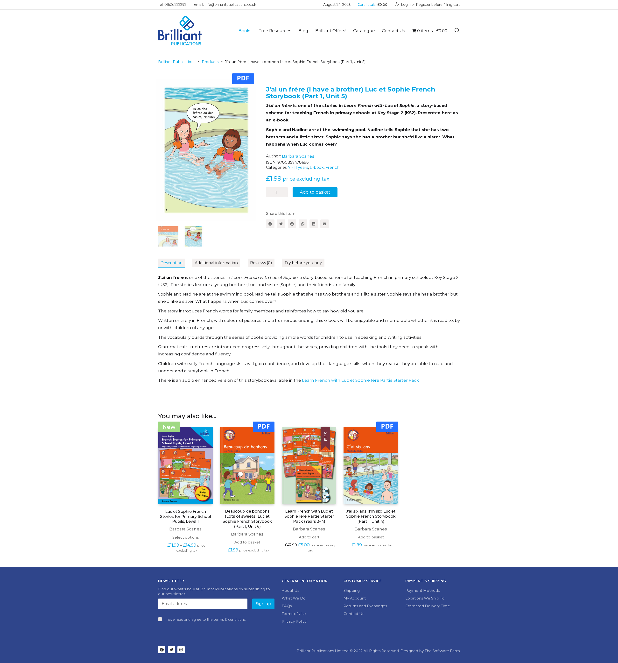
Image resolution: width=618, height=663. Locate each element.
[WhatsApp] (303, 223)
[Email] (324, 223)
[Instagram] (181, 649)
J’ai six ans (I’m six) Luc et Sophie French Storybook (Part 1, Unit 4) (371, 516)
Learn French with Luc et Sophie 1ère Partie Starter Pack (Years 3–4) (309, 516)
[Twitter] (281, 223)
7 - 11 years (298, 167)
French (332, 167)
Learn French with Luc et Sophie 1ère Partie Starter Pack (360, 380)
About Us (290, 590)
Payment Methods (422, 590)
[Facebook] (270, 223)
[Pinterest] (292, 223)
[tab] (175, 263)
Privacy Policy (294, 621)
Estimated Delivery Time (427, 606)
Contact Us (354, 613)
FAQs (287, 606)
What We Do (294, 598)
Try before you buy (303, 263)
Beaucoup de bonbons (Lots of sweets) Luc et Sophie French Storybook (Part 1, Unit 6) (247, 519)
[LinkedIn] (313, 223)
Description (172, 263)
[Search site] (457, 31)
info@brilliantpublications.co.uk (230, 4)
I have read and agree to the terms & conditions (205, 619)
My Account (355, 598)
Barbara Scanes (298, 156)
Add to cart (309, 537)
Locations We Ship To (424, 598)
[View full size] (164, 86)
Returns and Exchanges (365, 606)
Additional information (216, 263)
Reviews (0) (261, 263)
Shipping (352, 590)
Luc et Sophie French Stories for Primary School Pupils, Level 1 (185, 516)
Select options (185, 537)
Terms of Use (294, 613)
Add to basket (315, 192)
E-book (317, 167)
